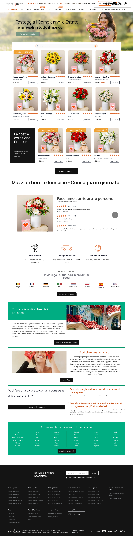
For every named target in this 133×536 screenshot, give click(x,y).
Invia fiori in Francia (54, 497)
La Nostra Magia (33, 514)
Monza (96, 440)
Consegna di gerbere (95, 497)
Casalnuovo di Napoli (17, 437)
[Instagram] (75, 514)
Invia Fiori (66, 380)
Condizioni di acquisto (55, 514)
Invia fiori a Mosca (33, 503)
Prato (56, 443)
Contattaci (11, 519)
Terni (115, 446)
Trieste (57, 435)
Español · (24, 532)
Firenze (37, 432)
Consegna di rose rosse (96, 500)
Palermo (17, 443)
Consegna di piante (94, 503)
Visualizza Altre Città (66, 451)
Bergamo (96, 446)
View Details (46, 228)
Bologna (17, 446)
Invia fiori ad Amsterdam (35, 500)
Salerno (76, 437)
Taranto (56, 440)
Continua (33, 82)
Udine (116, 443)
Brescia (56, 437)
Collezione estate (54, 9)
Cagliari (76, 432)
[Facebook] (70, 514)
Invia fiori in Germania (55, 491)
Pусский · (54, 532)
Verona (37, 443)
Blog (29, 519)
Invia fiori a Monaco (34, 494)
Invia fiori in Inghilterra (55, 503)
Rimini (76, 446)
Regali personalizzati (87, 9)
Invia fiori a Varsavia (34, 497)
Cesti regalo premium (115, 498)
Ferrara (96, 432)
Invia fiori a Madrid (13, 491)
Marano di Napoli (17, 440)
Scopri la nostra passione (66, 342)
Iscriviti (94, 473)
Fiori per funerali (73, 500)
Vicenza (115, 435)
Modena (56, 446)
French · (29, 532)
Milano (17, 435)
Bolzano (115, 437)
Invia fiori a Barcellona (15, 500)
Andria (116, 440)
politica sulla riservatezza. (86, 477)
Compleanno (11, 9)
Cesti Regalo (70, 9)
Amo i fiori (71, 494)
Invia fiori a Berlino (13, 494)
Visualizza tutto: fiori (66, 171)
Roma (17, 432)
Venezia (37, 440)
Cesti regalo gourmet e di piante (116, 494)
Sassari (96, 437)
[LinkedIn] (79, 514)
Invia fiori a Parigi (13, 497)
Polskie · (44, 532)
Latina (96, 435)
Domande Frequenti (14, 522)
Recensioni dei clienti (34, 517)
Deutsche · (35, 532)
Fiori (21, 9)
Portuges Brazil (64, 532)
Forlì (115, 432)
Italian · (40, 532)
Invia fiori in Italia (53, 500)
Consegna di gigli (94, 494)
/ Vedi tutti (17, 157)
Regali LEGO (39, 9)
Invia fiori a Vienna (33, 491)
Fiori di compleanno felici (76, 491)
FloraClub (11, 517)
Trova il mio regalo (27, 34)
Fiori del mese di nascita (75, 497)
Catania (37, 437)
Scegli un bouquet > (37, 407)
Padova (56, 432)
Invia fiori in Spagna (54, 494)
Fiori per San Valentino (75, 503)
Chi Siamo (11, 514)
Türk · (58, 532)
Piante (28, 9)
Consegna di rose (94, 491)
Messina (37, 446)
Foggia (76, 440)
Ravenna (76, 443)
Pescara (96, 443)
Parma (76, 435)
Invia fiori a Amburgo (14, 503)
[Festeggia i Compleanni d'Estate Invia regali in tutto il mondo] (66, 31)
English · (49, 532)
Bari (37, 435)
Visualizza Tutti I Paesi (66, 294)
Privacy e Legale (53, 517)
